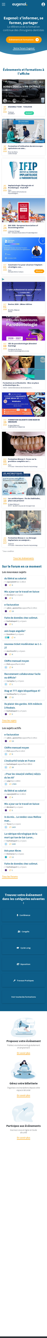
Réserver (39, 271)
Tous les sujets (9, 720)
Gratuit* (29, 113)
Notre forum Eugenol (23, 48)
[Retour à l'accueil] (19, 4)
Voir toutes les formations (23, 996)
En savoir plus (23, 1052)
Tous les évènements (23, 558)
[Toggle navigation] (3, 4)
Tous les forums (10, 876)
